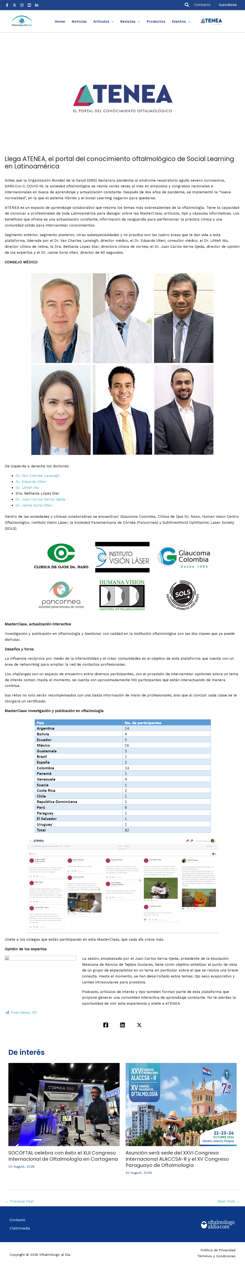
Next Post (228, 1201)
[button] (187, 5)
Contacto (202, 4)
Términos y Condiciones (216, 1256)
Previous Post (19, 1201)
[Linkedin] (122, 1025)
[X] (14, 5)
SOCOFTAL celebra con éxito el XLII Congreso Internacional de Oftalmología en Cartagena (63, 1155)
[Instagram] (22, 5)
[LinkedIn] (36, 5)
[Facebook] (7, 5)
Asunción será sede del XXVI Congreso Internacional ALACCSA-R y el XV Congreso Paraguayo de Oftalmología (177, 1159)
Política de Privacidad (217, 1250)
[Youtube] (29, 5)
